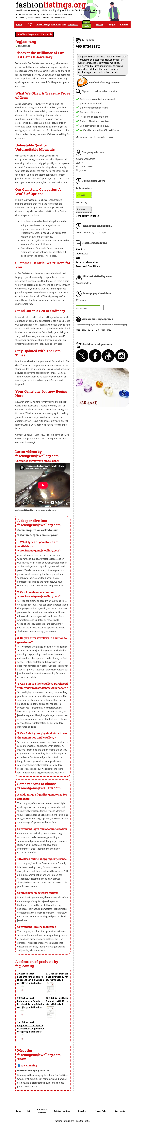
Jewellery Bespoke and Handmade (34, 34)
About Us (80, 249)
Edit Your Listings (62, 1111)
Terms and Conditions (88, 266)
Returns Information (87, 262)
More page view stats (87, 216)
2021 (78, 330)
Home (18, 1111)
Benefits (82, 1111)
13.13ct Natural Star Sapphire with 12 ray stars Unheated (57, 977)
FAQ (28, 1111)
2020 (84, 330)
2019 (90, 330)
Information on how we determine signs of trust (94, 137)
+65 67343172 (88, 46)
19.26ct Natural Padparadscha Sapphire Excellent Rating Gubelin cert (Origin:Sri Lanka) (30, 978)
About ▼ (30, 24)
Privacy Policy (100, 1111)
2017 (96, 330)
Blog (78, 258)
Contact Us (82, 253)
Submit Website (86, 25)
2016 (103, 330)
